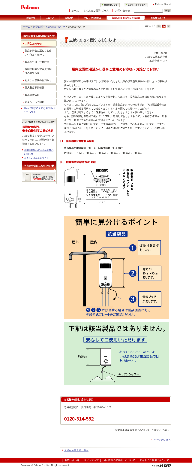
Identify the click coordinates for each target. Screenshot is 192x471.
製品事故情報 (32, 94)
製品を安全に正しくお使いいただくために (38, 52)
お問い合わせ (122, 10)
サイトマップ (91, 460)
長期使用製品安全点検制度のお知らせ (38, 71)
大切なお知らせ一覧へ (76, 450)
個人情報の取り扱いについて (119, 460)
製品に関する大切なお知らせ (49, 26)
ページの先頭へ (162, 439)
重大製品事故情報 (34, 87)
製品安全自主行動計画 (37, 61)
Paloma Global (163, 4)
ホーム (75, 10)
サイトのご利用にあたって (154, 460)
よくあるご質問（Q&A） (97, 10)
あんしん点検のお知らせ (38, 80)
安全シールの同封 (34, 102)
